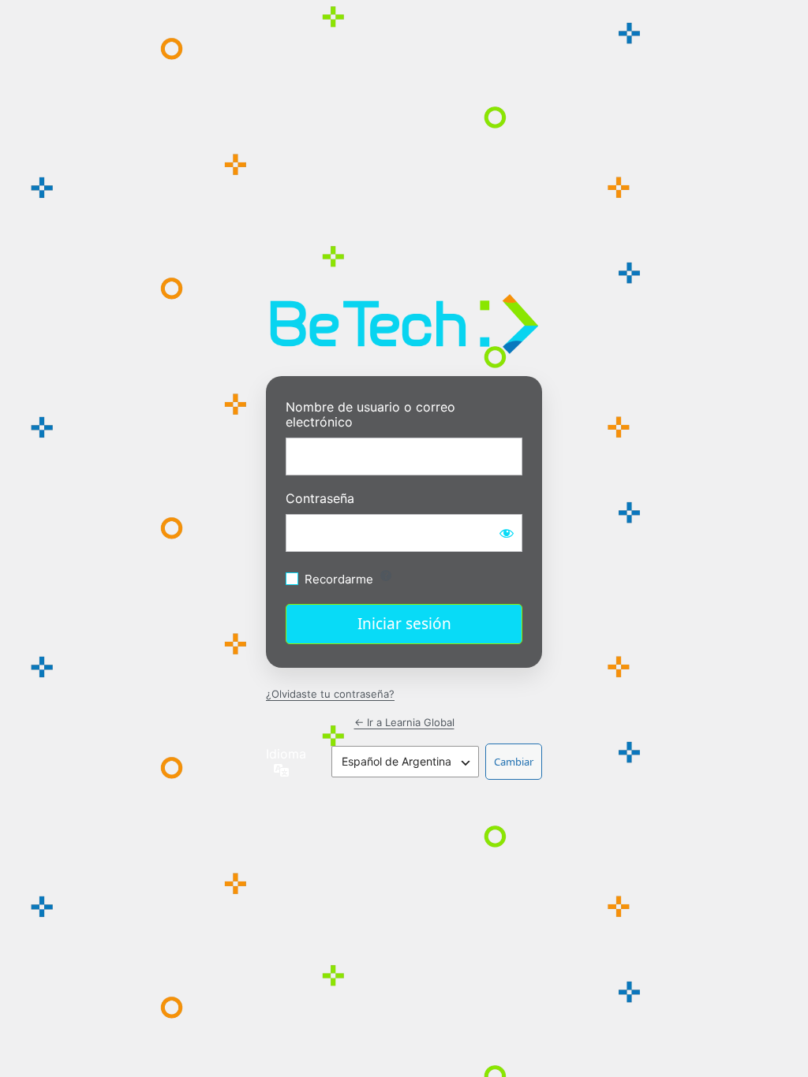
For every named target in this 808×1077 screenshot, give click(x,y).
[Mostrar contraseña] (506, 533)
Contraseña (320, 498)
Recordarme (339, 579)
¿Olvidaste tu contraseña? (330, 694)
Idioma (286, 754)
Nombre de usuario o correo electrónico (370, 415)
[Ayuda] (385, 575)
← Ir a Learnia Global (404, 722)
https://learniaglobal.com (404, 324)
